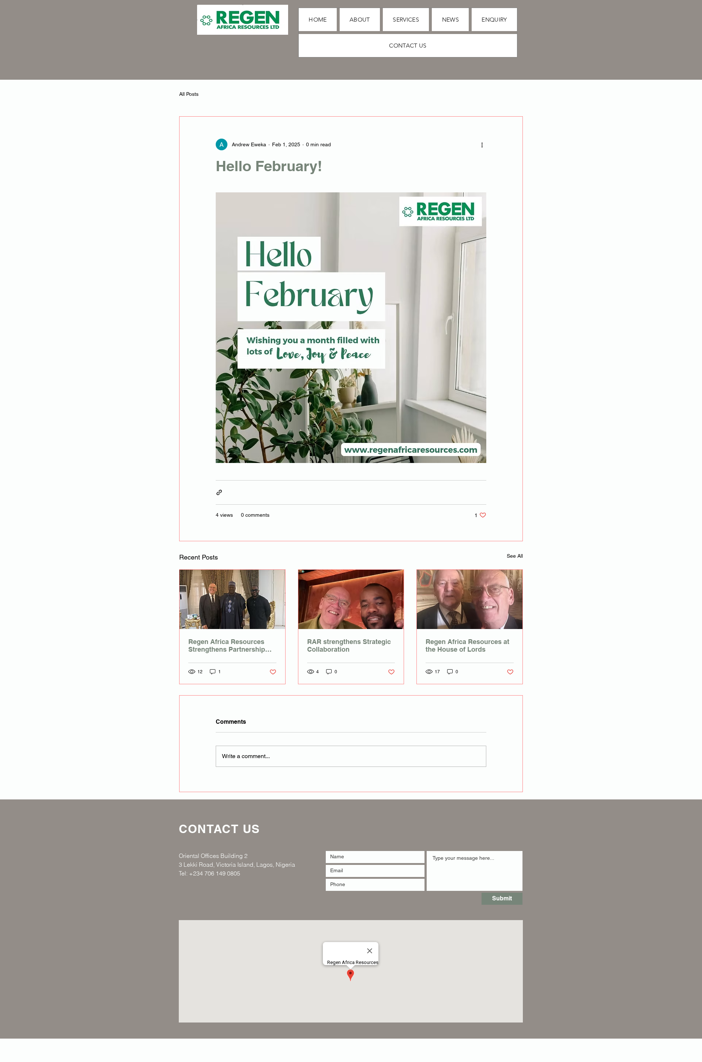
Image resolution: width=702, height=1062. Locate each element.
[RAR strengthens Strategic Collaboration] (351, 599)
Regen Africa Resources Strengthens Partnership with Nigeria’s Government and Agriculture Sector (229, 645)
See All (515, 556)
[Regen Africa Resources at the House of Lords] (469, 599)
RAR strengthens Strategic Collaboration (349, 645)
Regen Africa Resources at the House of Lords (467, 645)
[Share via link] (219, 492)
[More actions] (482, 144)
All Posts (189, 94)
